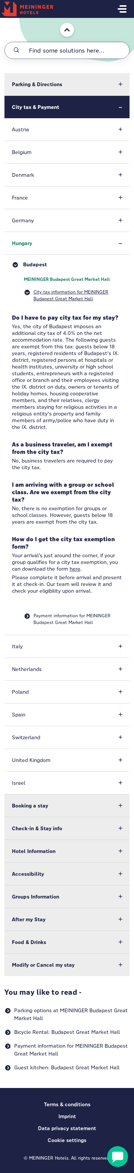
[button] (67, 84)
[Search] (16, 50)
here (75, 568)
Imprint (67, 1116)
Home (62, 21)
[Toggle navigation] (122, 9)
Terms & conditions (67, 1104)
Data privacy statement (67, 1128)
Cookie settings (67, 1140)
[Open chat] (117, 1156)
